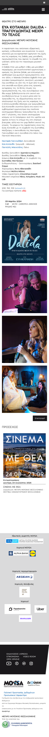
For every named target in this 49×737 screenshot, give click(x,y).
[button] (5, 724)
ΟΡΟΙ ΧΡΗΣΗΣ (13, 659)
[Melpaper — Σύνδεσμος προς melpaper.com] (40, 552)
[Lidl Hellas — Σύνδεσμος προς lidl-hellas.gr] (29, 552)
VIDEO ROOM (29, 656)
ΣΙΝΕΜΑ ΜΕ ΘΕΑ (12, 487)
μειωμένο (20, 188)
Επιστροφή (40, 418)
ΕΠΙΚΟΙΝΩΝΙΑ (13, 656)
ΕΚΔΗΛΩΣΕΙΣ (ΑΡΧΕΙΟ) (17, 654)
